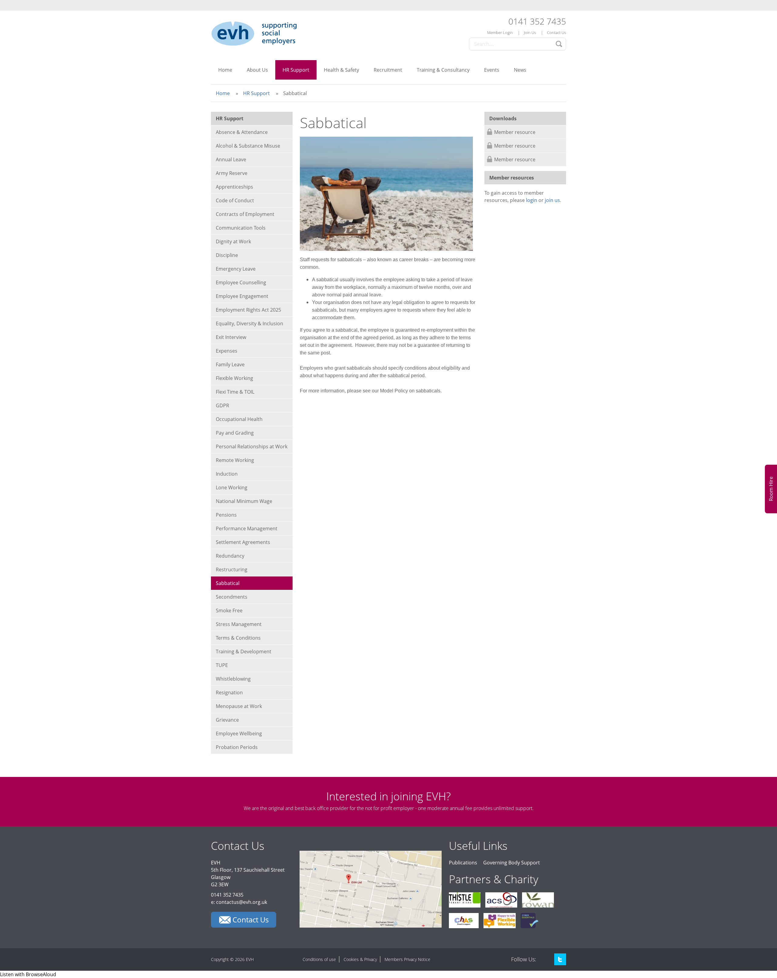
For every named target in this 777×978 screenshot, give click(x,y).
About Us (257, 70)
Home (225, 70)
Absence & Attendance (242, 132)
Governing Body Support (511, 862)
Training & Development (243, 651)
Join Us (530, 32)
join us (552, 200)
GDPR (222, 405)
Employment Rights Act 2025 (248, 309)
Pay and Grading (235, 432)
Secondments (231, 596)
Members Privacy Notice (407, 959)
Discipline (227, 255)
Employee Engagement (242, 296)
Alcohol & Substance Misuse (248, 145)
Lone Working (231, 487)
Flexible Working (234, 378)
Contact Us (556, 32)
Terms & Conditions (238, 637)
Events (491, 70)
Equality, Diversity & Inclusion (249, 323)
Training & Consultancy (443, 70)
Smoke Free (229, 610)
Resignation (229, 692)
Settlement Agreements (243, 542)
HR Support (296, 70)
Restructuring (231, 569)
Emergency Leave (236, 268)
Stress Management (239, 624)
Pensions (226, 514)
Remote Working (235, 460)
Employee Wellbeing (239, 733)
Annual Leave (231, 159)
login (531, 200)
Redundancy (230, 555)
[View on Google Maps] (371, 925)
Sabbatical (227, 583)
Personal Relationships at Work (251, 446)
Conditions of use (319, 959)
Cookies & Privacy (360, 959)
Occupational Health (239, 419)
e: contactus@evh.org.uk (239, 902)
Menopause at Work (239, 706)
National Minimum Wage (244, 501)
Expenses (226, 350)
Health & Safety (341, 70)
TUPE (222, 665)
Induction (227, 473)
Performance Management (246, 528)
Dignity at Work (233, 241)
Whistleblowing (233, 678)
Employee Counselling (241, 282)
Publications (463, 862)
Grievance (227, 719)
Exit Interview (231, 337)
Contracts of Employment (245, 214)
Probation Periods (237, 747)
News (520, 70)
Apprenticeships (234, 186)
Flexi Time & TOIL (235, 391)
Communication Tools (241, 227)
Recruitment (388, 70)
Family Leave (230, 364)
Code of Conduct (235, 200)
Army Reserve (231, 173)
